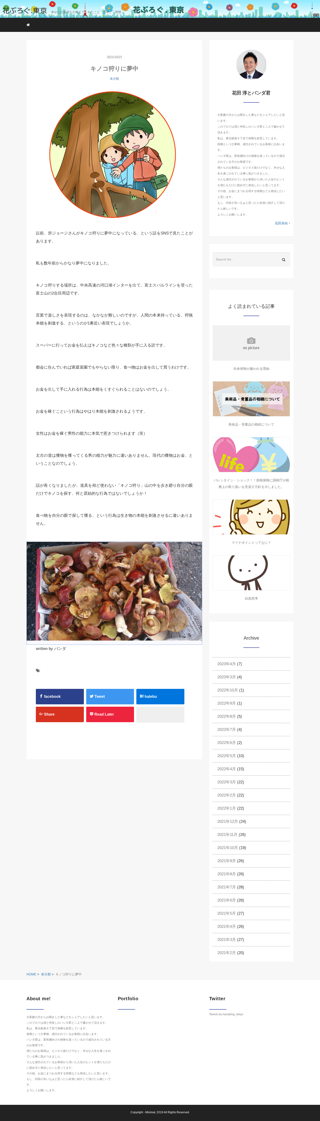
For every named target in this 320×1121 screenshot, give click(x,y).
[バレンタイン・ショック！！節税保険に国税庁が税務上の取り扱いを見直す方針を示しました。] (251, 454)
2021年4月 (226, 926)
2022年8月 (226, 716)
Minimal (150, 1112)
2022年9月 (226, 703)
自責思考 (251, 598)
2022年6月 (226, 742)
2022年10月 (227, 690)
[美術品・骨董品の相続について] (251, 398)
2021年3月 (226, 939)
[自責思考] (251, 572)
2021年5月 (226, 913)
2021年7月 (226, 887)
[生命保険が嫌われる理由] (251, 343)
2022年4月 (226, 769)
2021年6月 (226, 900)
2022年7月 (226, 729)
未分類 (114, 78)
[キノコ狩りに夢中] (114, 154)
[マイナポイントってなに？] (251, 517)
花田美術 (282, 223)
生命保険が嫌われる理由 (251, 368)
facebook (52, 696)
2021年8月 (226, 874)
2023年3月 (226, 677)
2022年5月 (226, 756)
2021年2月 (226, 953)
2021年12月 (227, 821)
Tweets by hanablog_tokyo (226, 1014)
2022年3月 (226, 782)
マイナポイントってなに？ (251, 542)
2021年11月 (227, 834)
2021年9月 (226, 861)
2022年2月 (226, 795)
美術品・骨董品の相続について (251, 424)
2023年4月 (226, 664)
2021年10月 (227, 847)
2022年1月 (226, 808)
